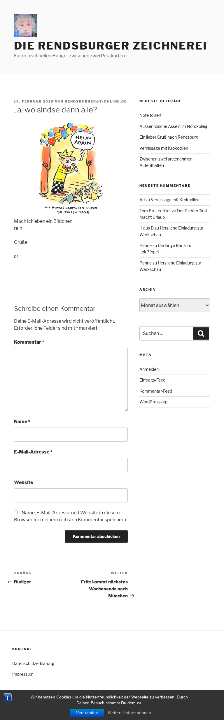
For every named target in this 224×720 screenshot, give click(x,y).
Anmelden (149, 369)
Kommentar (29, 342)
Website (23, 482)
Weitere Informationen (129, 713)
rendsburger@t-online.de (96, 101)
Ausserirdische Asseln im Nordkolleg (173, 126)
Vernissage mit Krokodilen (163, 148)
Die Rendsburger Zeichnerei (110, 45)
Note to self (150, 115)
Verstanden (87, 713)
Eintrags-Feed (152, 379)
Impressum (23, 674)
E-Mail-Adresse (33, 452)
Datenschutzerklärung (33, 663)
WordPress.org (153, 401)
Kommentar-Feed (155, 391)
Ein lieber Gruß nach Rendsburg (168, 137)
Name (22, 421)
